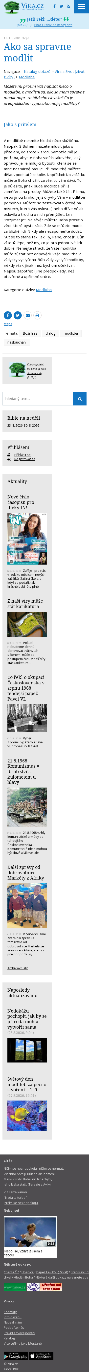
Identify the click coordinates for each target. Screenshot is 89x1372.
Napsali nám (13, 1322)
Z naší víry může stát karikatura (25, 603)
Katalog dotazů (37, 71)
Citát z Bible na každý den (53, 25)
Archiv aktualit (17, 968)
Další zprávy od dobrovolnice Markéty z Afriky (25, 872)
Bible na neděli (23, 418)
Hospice (28, 1272)
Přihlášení (18, 447)
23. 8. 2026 (14, 425)
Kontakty (10, 1312)
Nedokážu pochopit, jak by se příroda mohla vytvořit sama (27, 1019)
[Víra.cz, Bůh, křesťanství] (24, 7)
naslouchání (16, 342)
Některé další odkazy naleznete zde (62, 1277)
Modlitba (27, 76)
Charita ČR (11, 1272)
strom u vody (34, 373)
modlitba (71, 333)
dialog (50, 333)
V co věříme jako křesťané (23, 1343)
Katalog (9, 1338)
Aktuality (17, 481)
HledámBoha (23, 1277)
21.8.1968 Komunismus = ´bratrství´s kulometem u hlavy (23, 771)
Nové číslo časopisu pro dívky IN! (20, 502)
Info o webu (13, 1317)
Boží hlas (30, 333)
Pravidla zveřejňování (19, 1333)
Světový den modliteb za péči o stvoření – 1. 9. (26, 1084)
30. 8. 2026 (31, 425)
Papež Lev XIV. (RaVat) (52, 1272)
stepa (25, 38)
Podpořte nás (14, 1327)
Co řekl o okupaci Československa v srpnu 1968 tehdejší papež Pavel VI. (25, 688)
